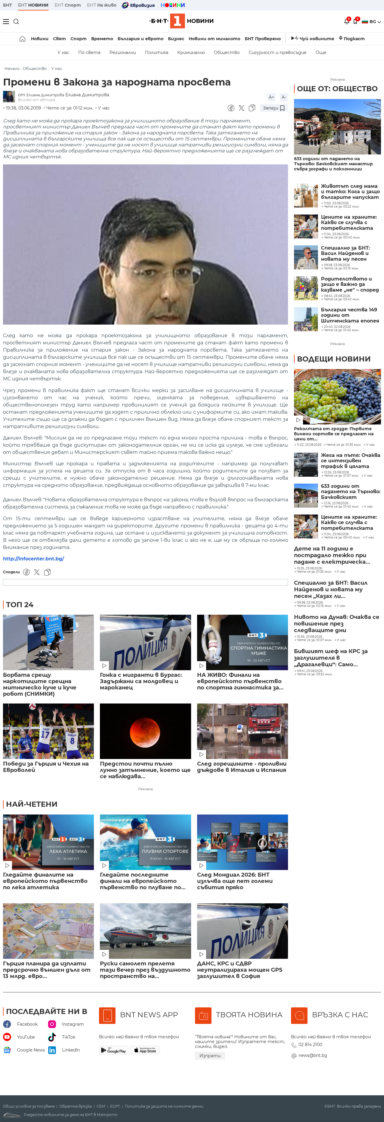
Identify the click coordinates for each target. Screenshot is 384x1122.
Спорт (78, 38)
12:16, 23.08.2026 (336, 503)
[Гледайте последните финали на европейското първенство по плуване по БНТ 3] (145, 842)
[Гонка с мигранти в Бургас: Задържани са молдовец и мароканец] (145, 642)
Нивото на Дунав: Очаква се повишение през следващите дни (337, 624)
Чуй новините (317, 38)
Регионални (123, 52)
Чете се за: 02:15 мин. (314, 606)
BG (373, 21)
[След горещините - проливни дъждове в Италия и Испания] (242, 731)
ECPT (115, 1106)
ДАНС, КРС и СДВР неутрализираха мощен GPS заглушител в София (239, 970)
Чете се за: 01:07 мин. (314, 640)
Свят (59, 38)
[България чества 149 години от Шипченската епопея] (306, 319)
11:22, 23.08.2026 (309, 445)
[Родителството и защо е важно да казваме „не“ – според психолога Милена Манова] (306, 288)
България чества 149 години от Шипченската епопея (350, 315)
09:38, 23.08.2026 (310, 602)
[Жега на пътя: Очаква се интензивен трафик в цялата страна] (306, 465)
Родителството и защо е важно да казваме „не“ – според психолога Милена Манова (350, 284)
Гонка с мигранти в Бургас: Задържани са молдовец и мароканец (141, 681)
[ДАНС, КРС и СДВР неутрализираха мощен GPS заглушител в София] (242, 931)
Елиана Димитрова (45, 95)
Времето (102, 38)
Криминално (191, 52)
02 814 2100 (310, 1044)
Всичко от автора (36, 100)
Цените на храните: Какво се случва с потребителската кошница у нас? (349, 222)
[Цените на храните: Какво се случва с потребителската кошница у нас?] (306, 226)
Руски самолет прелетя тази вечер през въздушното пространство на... (145, 970)
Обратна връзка (75, 1106)
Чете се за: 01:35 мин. (343, 445)
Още (321, 52)
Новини (40, 38)
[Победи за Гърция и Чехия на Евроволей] (48, 731)
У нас (63, 52)
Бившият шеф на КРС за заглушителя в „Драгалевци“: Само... (331, 658)
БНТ (7, 5)
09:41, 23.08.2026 (309, 671)
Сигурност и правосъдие (278, 52)
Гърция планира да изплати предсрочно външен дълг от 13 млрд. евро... (47, 970)
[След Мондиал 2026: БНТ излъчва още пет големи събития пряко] (242, 842)
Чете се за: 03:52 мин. (314, 674)
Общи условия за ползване (29, 1106)
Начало (12, 68)
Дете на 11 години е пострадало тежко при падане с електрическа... (332, 555)
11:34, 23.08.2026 (336, 534)
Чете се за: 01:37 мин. (341, 476)
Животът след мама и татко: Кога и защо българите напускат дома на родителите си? (350, 192)
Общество (227, 52)
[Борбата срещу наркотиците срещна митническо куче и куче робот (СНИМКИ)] (48, 642)
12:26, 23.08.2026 (336, 472)
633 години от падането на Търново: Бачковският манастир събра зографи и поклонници (333, 164)
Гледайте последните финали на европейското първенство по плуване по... (143, 881)
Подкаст (354, 38)
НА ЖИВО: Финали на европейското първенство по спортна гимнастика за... (240, 681)
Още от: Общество (337, 88)
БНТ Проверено (263, 38)
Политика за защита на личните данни (164, 1106)
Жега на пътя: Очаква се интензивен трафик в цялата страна (350, 461)
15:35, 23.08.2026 (309, 568)
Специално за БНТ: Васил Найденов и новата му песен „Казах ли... (331, 589)
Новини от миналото (214, 38)
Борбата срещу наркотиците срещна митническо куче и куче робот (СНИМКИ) (39, 684)
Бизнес (176, 38)
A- (284, 97)
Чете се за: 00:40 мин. (342, 537)
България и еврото (141, 38)
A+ (271, 97)
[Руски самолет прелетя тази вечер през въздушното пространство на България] (145, 931)
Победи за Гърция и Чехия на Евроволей (46, 767)
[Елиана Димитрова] (10, 97)
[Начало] (23, 39)
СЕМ (101, 1106)
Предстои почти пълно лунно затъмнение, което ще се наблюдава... (145, 770)
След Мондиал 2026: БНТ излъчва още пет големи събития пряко (235, 881)
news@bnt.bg (312, 1055)
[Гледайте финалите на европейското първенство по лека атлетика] (48, 842)
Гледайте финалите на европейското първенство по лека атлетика (45, 881)
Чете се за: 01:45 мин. (341, 506)
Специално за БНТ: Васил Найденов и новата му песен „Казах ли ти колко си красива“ (350, 253)
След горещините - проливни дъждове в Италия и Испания (241, 767)
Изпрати (210, 1055)
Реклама (145, 789)
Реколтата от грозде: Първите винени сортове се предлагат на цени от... (334, 434)
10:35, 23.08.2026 (309, 637)
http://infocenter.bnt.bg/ (33, 559)
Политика (156, 52)
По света (89, 52)
